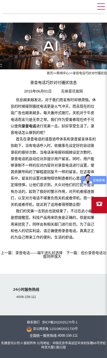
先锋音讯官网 (72, 91)
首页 (50, 73)
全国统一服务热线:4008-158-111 (54, 335)
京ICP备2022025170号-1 (60, 322)
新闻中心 (63, 73)
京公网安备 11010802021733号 (55, 329)
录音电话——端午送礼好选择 (39, 253)
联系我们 (33, 322)
